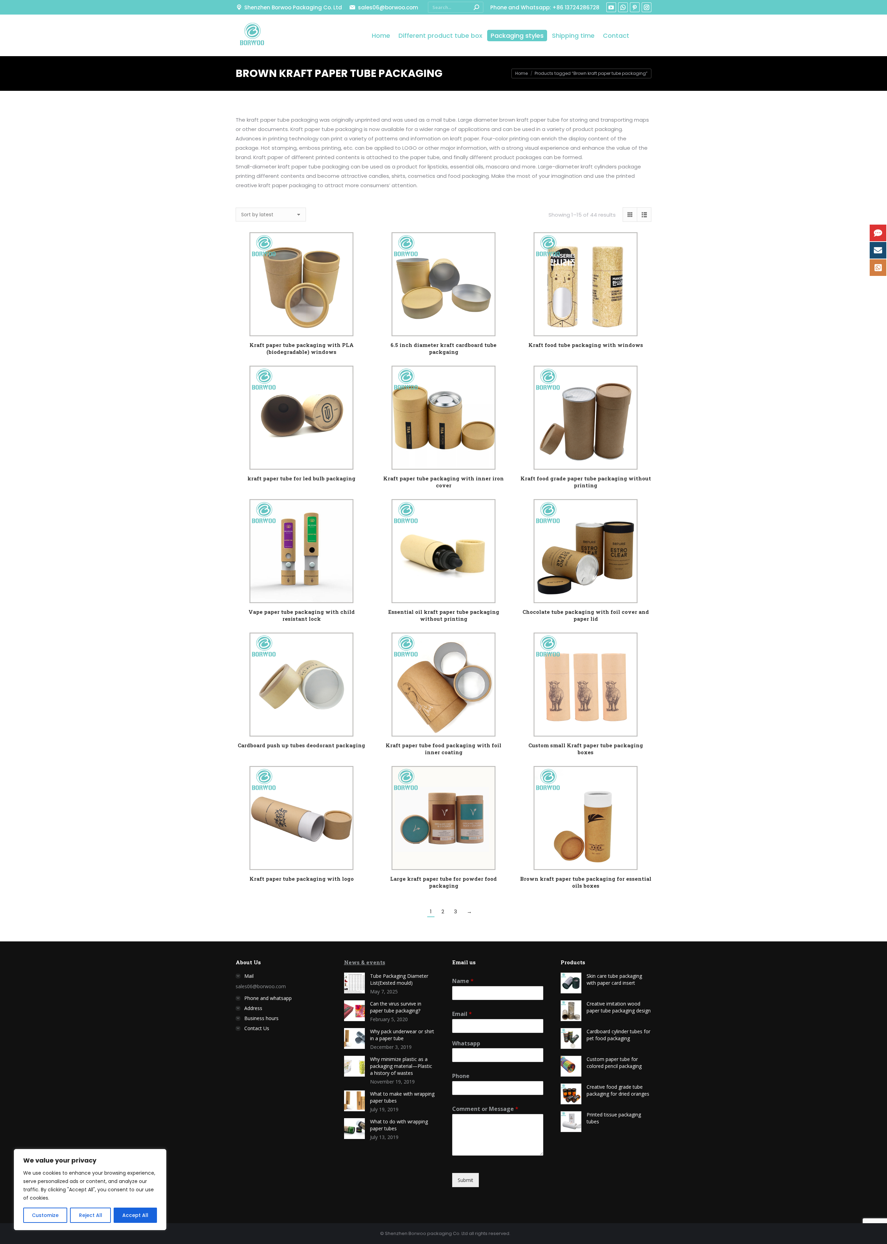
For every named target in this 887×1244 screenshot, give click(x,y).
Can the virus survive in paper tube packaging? (395, 1007)
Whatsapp (466, 1043)
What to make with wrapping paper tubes (402, 1097)
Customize (45, 1215)
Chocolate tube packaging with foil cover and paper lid (585, 615)
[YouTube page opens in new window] (611, 7)
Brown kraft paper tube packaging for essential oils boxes (585, 882)
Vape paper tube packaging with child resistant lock (301, 615)
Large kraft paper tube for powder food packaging (443, 882)
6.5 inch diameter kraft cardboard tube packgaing (443, 348)
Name (463, 981)
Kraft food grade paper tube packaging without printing (585, 482)
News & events (364, 962)
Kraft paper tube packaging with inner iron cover (443, 482)
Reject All (90, 1215)
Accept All (135, 1215)
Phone (460, 1076)
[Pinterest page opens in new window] (635, 7)
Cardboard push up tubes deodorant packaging (301, 745)
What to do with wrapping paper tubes (399, 1125)
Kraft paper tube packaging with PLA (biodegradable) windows (301, 348)
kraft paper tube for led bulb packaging (301, 478)
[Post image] (354, 983)
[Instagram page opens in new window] (646, 7)
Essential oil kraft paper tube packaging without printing (443, 615)
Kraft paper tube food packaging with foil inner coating (443, 749)
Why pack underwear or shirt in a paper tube (402, 1035)
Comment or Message (485, 1109)
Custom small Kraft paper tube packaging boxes (585, 749)
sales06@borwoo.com (388, 7)
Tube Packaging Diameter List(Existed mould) (399, 979)
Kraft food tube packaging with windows (585, 344)
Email (462, 1014)
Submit (465, 1180)
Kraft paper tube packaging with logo (301, 878)
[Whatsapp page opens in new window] (623, 7)
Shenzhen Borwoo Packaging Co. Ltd (293, 7)
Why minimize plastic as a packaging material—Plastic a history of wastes (401, 1066)
